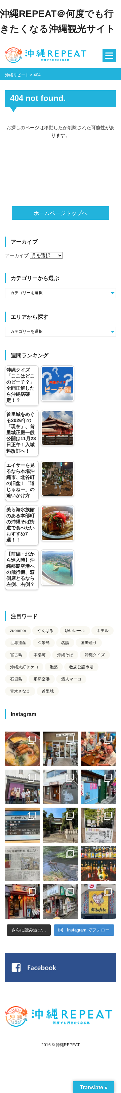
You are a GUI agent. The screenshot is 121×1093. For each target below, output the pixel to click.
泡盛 (54, 667)
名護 (65, 642)
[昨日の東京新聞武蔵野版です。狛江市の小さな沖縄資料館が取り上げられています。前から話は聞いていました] (22, 863)
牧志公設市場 (81, 667)
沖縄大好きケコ (24, 667)
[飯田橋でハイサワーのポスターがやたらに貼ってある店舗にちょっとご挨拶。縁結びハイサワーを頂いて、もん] (60, 901)
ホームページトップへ (60, 213)
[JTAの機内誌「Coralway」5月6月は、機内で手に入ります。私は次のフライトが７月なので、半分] (98, 863)
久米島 (44, 642)
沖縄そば (65, 655)
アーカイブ (17, 255)
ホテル (102, 630)
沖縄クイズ (95, 655)
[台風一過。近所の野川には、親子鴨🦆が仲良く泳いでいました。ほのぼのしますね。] (60, 863)
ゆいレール (75, 630)
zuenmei (18, 630)
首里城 (48, 691)
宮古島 (16, 655)
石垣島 (16, 679)
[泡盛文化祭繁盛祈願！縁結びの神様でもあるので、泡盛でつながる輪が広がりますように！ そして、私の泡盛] (60, 825)
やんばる (45, 630)
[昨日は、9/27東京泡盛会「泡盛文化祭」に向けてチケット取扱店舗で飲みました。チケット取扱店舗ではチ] (22, 749)
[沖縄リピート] (47, 55)
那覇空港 (42, 679)
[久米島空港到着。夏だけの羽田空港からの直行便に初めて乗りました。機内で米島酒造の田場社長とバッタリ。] (22, 825)
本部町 (40, 655)
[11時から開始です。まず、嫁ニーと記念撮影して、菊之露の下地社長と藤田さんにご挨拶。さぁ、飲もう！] (98, 901)
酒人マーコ (71, 679)
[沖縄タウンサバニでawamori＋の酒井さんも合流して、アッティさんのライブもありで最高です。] (98, 749)
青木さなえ (20, 691)
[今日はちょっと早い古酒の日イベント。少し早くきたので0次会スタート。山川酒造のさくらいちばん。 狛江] (60, 749)
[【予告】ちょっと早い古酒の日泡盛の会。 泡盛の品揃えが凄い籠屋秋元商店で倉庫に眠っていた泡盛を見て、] (22, 787)
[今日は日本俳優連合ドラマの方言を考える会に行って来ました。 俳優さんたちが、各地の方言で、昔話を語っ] (98, 825)
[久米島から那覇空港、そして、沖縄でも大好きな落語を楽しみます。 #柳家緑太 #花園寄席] (98, 787)
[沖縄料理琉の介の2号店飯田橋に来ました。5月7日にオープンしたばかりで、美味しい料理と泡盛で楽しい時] (22, 901)
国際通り (89, 642)
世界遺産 (18, 642)
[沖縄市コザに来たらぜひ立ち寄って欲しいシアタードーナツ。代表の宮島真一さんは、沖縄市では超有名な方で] (60, 787)
